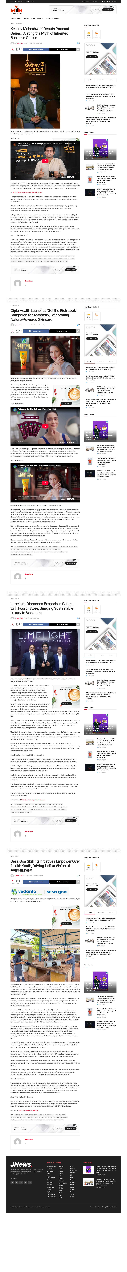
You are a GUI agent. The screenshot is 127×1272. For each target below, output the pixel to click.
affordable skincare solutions (24, 546)
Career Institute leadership (46, 256)
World (72, 1197)
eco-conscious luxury (38, 804)
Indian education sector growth (41, 258)
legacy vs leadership (17, 261)
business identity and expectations (25, 256)
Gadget (61, 1171)
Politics (72, 1172)
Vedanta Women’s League (19, 1120)
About (12, 1)
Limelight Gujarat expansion (57, 807)
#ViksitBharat (19, 1114)
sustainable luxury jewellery (57, 809)
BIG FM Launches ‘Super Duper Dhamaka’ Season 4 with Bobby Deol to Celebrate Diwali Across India (100, 153)
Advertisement (51, 1166)
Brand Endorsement (51, 1176)
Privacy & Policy (25, 1)
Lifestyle (48, 18)
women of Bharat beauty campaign (21, 554)
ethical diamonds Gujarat (54, 804)
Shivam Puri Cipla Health (59, 552)
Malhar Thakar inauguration (19, 809)
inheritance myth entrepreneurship (63, 258)
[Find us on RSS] (109, 1)
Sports (72, 1184)
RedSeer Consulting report (34, 261)
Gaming (61, 1173)
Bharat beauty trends (38, 549)
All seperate (50, 1171)
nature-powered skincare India (41, 552)
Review (56, 18)
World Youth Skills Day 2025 (37, 1120)
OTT (71, 1166)
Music (60, 1193)
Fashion (61, 1166)
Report (41, 875)
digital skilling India (31, 1114)
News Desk (19, 43)
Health (61, 1178)
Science (72, 1182)
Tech (26, 18)
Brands (17, 305)
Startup (72, 1189)
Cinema (49, 1189)
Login (114, 1)
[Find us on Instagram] (21, 1182)
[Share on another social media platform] (78, 49)
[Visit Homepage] (17, 10)
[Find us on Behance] (25, 1182)
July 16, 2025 (28, 43)
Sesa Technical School (42, 1117)
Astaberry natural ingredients (68, 546)
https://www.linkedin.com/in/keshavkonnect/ (27, 192)
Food (60, 1169)
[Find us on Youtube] (107, 1)
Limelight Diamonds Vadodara (38, 807)
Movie (60, 1190)
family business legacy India (65, 256)
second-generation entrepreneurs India (55, 261)
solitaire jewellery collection (38, 809)
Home (12, 18)
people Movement (73, 1169)
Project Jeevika (60, 1114)
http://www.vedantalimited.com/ (29, 1110)
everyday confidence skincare (20, 552)
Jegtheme (47, 1207)
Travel (72, 1194)
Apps (48, 1173)
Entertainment (36, 18)
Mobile (61, 1185)
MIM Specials (18, 23)
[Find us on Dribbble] (30, 1182)
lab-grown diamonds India (19, 807)
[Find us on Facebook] (102, 1)
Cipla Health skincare (53, 549)
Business (49, 1182)
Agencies (50, 1169)
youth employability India (55, 1120)
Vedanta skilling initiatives (59, 1117)
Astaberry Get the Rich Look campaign (46, 546)
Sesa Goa (30, 1117)
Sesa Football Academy (18, 1117)
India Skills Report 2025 (46, 1114)
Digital (16, 856)
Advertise (17, 1)
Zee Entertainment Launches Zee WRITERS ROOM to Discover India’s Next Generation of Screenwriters (100, 96)
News (19, 18)
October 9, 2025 (91, 158)
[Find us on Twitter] (104, 1)
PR (71, 1175)
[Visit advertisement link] (82, 9)
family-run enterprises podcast (20, 258)
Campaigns (42, 325)
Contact (32, 1)
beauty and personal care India (20, 549)
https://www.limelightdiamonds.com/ (33, 800)
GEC (60, 1176)
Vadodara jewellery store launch (21, 812)
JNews (16, 1207)
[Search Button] (115, 18)
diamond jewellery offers (22, 804)
